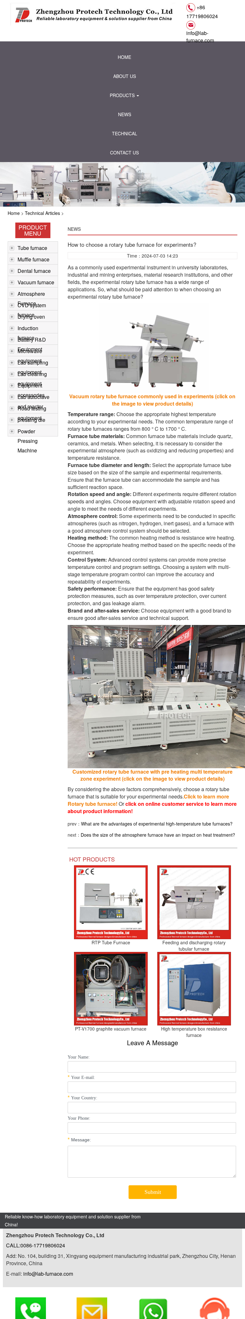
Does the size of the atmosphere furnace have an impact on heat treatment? (158, 835)
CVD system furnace (32, 305)
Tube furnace (32, 248)
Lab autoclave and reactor (33, 397)
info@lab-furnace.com (200, 36)
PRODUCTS (123, 95)
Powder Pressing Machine (28, 432)
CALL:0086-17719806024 (35, 1245)
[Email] (91, 1304)
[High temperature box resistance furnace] (194, 988)
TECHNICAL (124, 133)
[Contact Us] (214, 1304)
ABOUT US (124, 76)
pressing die (31, 419)
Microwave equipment (30, 351)
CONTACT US (124, 152)
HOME (124, 57)
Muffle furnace (33, 259)
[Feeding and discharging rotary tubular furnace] (194, 901)
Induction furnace (28, 328)
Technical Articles (42, 213)
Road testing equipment (32, 409)
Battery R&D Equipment (32, 340)
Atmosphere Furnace (31, 294)
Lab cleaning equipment (32, 374)
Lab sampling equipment (33, 363)
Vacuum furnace (36, 282)
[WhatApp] (153, 1304)
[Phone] (30, 1304)
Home (14, 213)
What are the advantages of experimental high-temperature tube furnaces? (157, 823)
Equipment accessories (31, 386)
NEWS (124, 114)
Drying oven (31, 316)
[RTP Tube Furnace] (111, 901)
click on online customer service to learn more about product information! (152, 807)
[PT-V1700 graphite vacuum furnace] (111, 988)
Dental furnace (34, 270)
